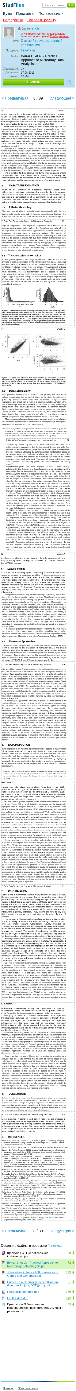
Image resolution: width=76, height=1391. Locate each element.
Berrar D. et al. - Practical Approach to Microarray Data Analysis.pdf (32, 1264)
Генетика (28, 50)
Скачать (33, 82)
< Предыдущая (14, 98)
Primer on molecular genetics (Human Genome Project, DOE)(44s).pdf (32, 1283)
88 (69, 1253)
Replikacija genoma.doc (23, 1291)
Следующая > (62, 98)
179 (68, 1291)
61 (69, 1282)
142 (68, 1298)
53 (69, 1304)
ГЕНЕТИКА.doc (17, 1298)
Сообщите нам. (59, 36)
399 (68, 1272)
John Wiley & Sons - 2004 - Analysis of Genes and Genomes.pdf (32, 1274)
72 (69, 1262)
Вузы (7, 13)
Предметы (25, 13)
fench (35, 28)
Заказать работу (41, 20)
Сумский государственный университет (41, 42)
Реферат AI (13, 20)
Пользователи (51, 13)
